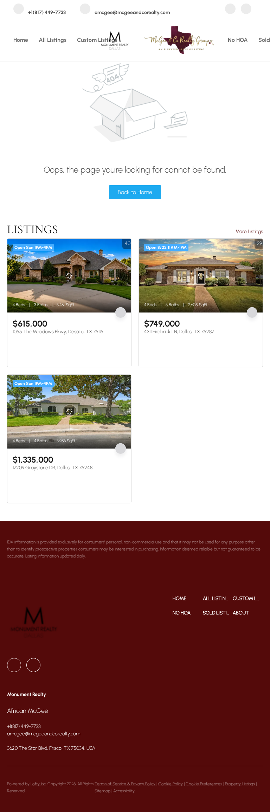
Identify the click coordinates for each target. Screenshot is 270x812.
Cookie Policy (170, 783)
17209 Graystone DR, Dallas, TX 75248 (52, 468)
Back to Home (135, 192)
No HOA (238, 40)
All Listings (52, 40)
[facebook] (230, 9)
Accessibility (124, 790)
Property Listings (240, 783)
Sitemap (102, 790)
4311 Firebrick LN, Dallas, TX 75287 (179, 332)
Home (20, 40)
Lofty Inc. (38, 783)
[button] (188, 598)
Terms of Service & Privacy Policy (125, 783)
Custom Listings (97, 40)
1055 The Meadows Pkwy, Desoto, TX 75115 (58, 332)
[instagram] (246, 9)
